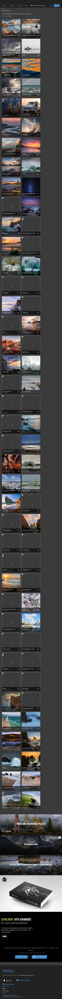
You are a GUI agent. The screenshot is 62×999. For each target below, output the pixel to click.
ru (6, 992)
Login (50, 5)
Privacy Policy (23, 975)
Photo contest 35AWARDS (8, 971)
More (5, 936)
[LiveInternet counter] (6, 973)
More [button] (26, 5)
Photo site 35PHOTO (8, 970)
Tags (6, 16)
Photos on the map (9, 984)
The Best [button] (19, 5)
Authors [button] (11, 5)
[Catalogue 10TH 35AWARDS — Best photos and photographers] (31, 893)
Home (3, 16)
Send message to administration (9, 995)
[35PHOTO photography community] (9, 2)
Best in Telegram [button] (40, 957)
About (3, 986)
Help (8, 986)
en (3, 992)
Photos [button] (4, 5)
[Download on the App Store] (9, 980)
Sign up (57, 5)
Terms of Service (30, 975)
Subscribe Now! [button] (21, 957)
